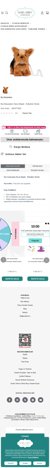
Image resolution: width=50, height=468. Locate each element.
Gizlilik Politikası (25, 376)
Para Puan (25, 362)
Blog (25, 309)
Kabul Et (11, 463)
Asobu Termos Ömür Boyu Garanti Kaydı (25, 383)
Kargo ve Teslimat (25, 369)
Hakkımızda (25, 298)
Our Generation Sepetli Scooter (12, 261)
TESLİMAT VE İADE (37, 170)
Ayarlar (39, 463)
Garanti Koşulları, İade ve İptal (25, 373)
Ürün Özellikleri (13, 166)
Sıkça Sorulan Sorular (25, 305)
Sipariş (25, 358)
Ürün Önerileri (13, 170)
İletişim (25, 312)
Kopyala (35, 240)
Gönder (25, 436)
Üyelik (25, 354)
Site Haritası (25, 301)
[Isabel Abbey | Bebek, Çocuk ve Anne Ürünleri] (25, 13)
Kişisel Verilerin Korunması (25, 380)
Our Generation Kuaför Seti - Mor (38, 261)
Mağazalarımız (25, 316)
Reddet (25, 463)
